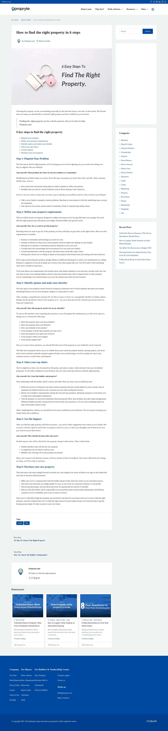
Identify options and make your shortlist (36, 144)
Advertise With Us (41, 680)
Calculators (25, 695)
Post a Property (40, 675)
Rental (123, 201)
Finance (124, 156)
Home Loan (125, 168)
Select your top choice (29, 147)
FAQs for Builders (41, 690)
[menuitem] (152, 9)
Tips (26, 523)
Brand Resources (15, 680)
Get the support (27, 150)
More (143, 9)
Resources (131, 9)
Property (52, 620)
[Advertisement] (136, 84)
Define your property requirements (34, 141)
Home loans (25, 685)
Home (16, 20)
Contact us (61, 680)
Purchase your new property (32, 153)
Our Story (13, 675)
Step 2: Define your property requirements (39, 211)
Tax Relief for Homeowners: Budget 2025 (135, 248)
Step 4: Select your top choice (31, 362)
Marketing (125, 189)
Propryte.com (29, 41)
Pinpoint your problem (30, 138)
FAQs (23, 700)
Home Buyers (98, 620)
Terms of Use (14, 695)
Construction (126, 152)
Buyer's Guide (26, 20)
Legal (68, 620)
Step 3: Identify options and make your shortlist (41, 282)
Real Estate (125, 197)
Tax (122, 213)
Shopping (125, 209)
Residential (125, 205)
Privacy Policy (15, 685)
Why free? (99, 9)
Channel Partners (127, 148)
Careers (12, 690)
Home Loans (86, 9)
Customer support (64, 675)
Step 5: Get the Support (28, 419)
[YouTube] (154, 721)
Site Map (13, 700)
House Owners (126, 173)
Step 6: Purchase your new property (35, 466)
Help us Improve (63, 698)
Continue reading (20, 639)
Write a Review (114, 9)
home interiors (98, 254)
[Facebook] (147, 721)
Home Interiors (127, 164)
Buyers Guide (26, 690)
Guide (20, 523)
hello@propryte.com (65, 693)
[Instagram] (150, 721)
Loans (123, 185)
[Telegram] (156, 721)
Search (147, 31)
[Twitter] (149, 721)
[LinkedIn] (152, 721)
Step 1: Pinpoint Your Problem (32, 158)
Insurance (125, 177)
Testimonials (39, 685)
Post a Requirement (28, 680)
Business (124, 140)
